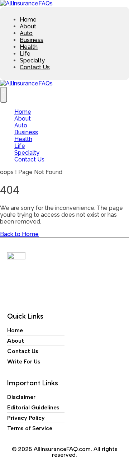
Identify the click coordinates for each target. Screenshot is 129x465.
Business (31, 40)
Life (25, 53)
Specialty (32, 60)
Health (29, 46)
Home (28, 19)
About (28, 26)
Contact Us (35, 67)
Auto (26, 33)
